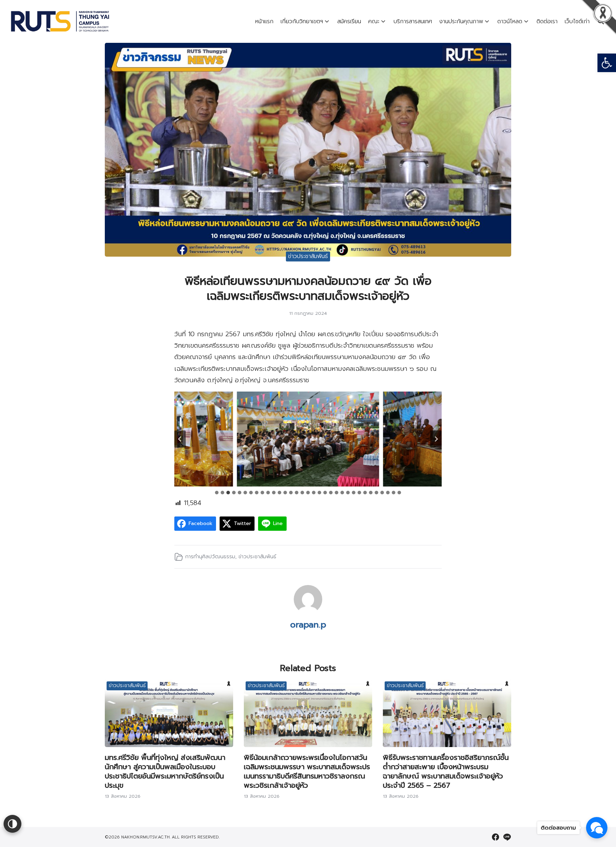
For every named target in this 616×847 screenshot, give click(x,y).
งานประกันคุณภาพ (461, 21)
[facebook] (495, 837)
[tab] (217, 492)
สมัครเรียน (349, 21)
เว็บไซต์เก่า (577, 21)
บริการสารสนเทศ (413, 21)
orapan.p (308, 624)
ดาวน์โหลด (509, 21)
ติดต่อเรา (547, 21)
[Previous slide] (180, 439)
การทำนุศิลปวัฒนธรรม (210, 556)
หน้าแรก (264, 21)
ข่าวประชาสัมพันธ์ (308, 256)
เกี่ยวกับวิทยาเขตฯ (302, 21)
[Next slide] (436, 439)
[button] (606, 63)
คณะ (373, 21)
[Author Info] (308, 611)
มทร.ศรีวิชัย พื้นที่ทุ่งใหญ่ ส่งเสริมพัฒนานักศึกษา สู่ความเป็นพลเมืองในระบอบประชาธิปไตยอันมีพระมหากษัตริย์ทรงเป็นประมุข (165, 771)
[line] (507, 837)
